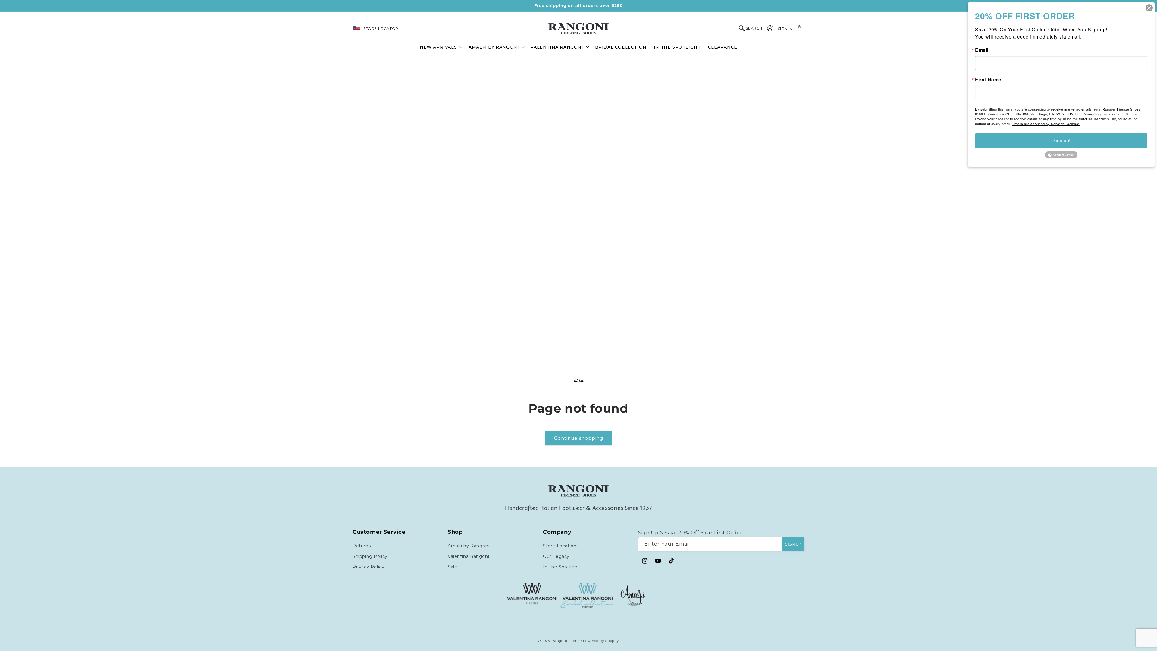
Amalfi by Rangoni (468, 546)
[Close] (1149, 7)
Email (982, 50)
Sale (452, 567)
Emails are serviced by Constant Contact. (1046, 123)
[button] (440, 46)
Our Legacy (556, 556)
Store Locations (561, 546)
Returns (362, 546)
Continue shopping (578, 438)
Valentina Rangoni (468, 556)
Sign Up (793, 544)
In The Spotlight (561, 567)
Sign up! (1061, 140)
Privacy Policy (368, 567)
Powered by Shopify (601, 641)
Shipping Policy (370, 556)
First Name (988, 79)
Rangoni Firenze (567, 641)
